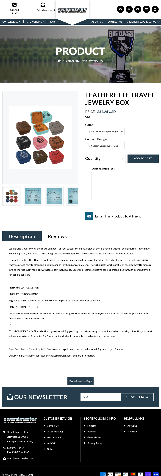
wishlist (51, 443)
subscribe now (137, 397)
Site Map (132, 431)
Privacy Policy (95, 443)
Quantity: (93, 158)
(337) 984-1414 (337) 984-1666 (18, 449)
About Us (132, 425)
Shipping (91, 425)
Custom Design (96, 139)
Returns (91, 431)
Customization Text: (103, 168)
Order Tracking (55, 431)
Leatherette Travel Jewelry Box (83, 60)
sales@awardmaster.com (20, 458)
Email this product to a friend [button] (118, 216)
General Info (94, 437)
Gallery (51, 449)
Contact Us (53, 425)
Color (89, 125)
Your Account (54, 437)
